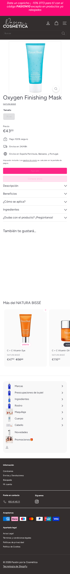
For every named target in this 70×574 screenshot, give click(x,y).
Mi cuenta (7, 484)
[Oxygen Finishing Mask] (25, 264)
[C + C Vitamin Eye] (25, 336)
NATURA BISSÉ (28, 303)
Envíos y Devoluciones (13, 475)
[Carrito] (56, 23)
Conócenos (8, 471)
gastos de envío (30, 160)
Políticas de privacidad (13, 542)
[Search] (63, 33)
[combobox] (35, 33)
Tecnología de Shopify (15, 566)
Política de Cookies (11, 547)
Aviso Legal (8, 533)
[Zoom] (56, 88)
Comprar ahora (35, 179)
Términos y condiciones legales (17, 538)
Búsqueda (7, 480)
